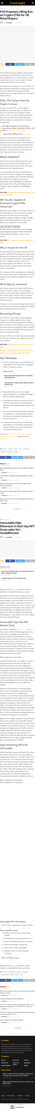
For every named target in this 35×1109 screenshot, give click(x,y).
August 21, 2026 (13, 503)
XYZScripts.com (26, 1104)
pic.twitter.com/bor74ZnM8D (16, 130)
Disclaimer (20, 1095)
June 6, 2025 (27, 134)
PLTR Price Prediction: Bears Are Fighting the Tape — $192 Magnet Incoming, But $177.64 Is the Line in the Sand (17, 1005)
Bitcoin (6, 8)
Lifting (3, 451)
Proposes (9, 451)
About (3, 1095)
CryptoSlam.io (22, 630)
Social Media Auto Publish (11, 1104)
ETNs (15, 449)
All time (17, 227)
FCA (20, 449)
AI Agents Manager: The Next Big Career (13, 578)
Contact (27, 1095)
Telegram (14, 590)
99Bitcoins (3, 439)
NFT (12, 974)
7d (5, 227)
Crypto (10, 449)
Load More (17, 509)
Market (26, 1060)
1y (12, 227)
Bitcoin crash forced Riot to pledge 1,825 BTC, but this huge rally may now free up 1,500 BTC (18, 1074)
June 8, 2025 (18, 23)
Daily (5, 972)
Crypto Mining (5, 1065)
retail (15, 451)
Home (1, 8)
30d (9, 227)
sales (16, 974)
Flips (18, 972)
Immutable (25, 972)
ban (5, 449)
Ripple (26, 1065)
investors (26, 449)
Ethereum (12, 972)
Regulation (27, 1063)
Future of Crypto (16, 1063)
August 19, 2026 (13, 1016)
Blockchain (7, 519)
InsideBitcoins (5, 974)
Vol (21, 974)
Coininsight (8, 23)
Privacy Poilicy (11, 1095)
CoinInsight (17, 2)
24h (2, 227)
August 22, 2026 (9, 386)
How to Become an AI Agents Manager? (11, 1020)
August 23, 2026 (9, 379)
